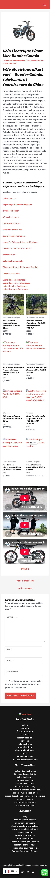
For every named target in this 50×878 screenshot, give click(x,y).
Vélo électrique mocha (13, 261)
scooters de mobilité (25, 805)
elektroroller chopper (25, 750)
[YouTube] (33, 872)
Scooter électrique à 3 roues (25, 851)
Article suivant (25, 588)
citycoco (25, 741)
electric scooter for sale (25, 820)
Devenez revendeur (11, 273)
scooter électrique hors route (25, 848)
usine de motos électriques (15, 289)
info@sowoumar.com (25, 823)
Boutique (25, 728)
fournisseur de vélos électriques (25, 790)
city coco (25, 753)
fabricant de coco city (25, 786)
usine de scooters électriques (16, 283)
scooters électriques (12, 229)
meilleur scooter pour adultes (25, 842)
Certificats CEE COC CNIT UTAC (17, 248)
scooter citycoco (25, 799)
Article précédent (25, 581)
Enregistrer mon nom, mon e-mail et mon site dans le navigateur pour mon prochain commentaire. (23, 684)
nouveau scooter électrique (25, 829)
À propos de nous (25, 731)
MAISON (25, 569)
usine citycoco (9, 198)
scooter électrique (25, 738)
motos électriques (11, 223)
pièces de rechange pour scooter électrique (25, 796)
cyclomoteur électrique (25, 802)
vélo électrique (25, 744)
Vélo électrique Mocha (25, 835)
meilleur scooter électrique (25, 759)
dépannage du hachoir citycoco (17, 204)
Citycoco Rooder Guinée (25, 774)
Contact (25, 734)
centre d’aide (9, 255)
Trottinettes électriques (25, 771)
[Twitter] (22, 872)
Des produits (33, 60)
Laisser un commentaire (14, 60)
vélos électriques (11, 217)
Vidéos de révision (25, 780)
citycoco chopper (11, 211)
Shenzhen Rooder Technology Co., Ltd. (21, 267)
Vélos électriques (25, 777)
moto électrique (25, 747)
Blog (25, 816)
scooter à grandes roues (25, 845)
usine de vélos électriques (15, 286)
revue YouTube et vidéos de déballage (20, 242)
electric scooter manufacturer (25, 826)
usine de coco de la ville (14, 280)
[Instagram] (28, 872)
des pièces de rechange (14, 236)
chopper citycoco (25, 756)
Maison (25, 725)
